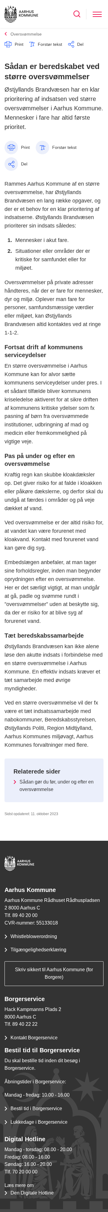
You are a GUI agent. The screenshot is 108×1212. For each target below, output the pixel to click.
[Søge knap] (77, 14)
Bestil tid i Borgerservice (36, 1108)
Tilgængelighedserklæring (38, 949)
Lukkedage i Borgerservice (39, 1122)
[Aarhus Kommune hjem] (21, 14)
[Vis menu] (97, 14)
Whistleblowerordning (33, 936)
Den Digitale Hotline (32, 1192)
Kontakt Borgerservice (34, 1037)
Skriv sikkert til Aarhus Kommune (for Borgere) (54, 973)
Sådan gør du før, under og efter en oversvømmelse (57, 785)
